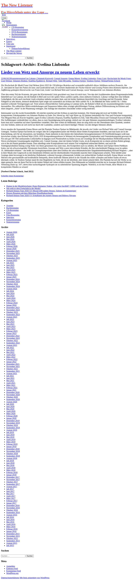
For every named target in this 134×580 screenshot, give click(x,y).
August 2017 (11, 486)
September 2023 (13, 314)
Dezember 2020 (12, 392)
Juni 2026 (10, 237)
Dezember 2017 (12, 477)
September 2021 (13, 371)
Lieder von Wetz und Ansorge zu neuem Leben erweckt (50, 72)
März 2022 (10, 357)
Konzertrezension (17, 78)
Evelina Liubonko (88, 78)
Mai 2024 (10, 296)
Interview (10, 217)
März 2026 (10, 244)
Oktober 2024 (12, 284)
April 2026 (10, 241)
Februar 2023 (11, 331)
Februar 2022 (11, 359)
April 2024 (10, 298)
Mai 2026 (10, 239)
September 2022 (13, 343)
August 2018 (11, 458)
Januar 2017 (11, 503)
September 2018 (13, 456)
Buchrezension (12, 208)
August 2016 (11, 515)
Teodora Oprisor (93, 81)
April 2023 (10, 326)
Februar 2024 (11, 303)
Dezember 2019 (12, 421)
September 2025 (13, 258)
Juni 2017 (10, 491)
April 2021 (10, 383)
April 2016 (10, 524)
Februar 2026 (11, 246)
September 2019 (13, 428)
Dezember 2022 (12, 336)
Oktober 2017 (12, 482)
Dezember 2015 (12, 534)
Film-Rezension (12, 215)
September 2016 (13, 512)
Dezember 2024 (12, 279)
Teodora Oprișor (79, 81)
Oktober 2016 (12, 510)
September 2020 (13, 399)
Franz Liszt (101, 78)
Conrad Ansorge (61, 78)
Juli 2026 (10, 234)
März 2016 (10, 527)
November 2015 (13, 536)
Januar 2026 (11, 249)
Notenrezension (12, 222)
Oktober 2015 (12, 538)
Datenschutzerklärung (21, 48)
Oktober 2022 (12, 340)
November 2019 (13, 423)
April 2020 (10, 411)
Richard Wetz (51, 81)
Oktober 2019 (12, 425)
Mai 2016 (10, 522)
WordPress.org (12, 573)
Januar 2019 (11, 446)
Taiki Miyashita (64, 81)
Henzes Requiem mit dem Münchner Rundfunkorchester (29, 193)
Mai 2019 (10, 437)
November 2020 (13, 395)
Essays (9, 41)
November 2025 (13, 253)
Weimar (104, 81)
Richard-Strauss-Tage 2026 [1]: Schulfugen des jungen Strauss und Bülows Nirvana (41, 195)
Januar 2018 (11, 475)
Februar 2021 (11, 388)
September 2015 (13, 541)
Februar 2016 (11, 529)
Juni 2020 (10, 406)
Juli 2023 (10, 319)
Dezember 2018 (12, 449)
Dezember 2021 (12, 364)
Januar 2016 (11, 531)
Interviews (10, 39)
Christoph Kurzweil (45, 78)
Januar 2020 (11, 418)
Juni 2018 (10, 463)
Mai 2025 (10, 267)
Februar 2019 (11, 444)
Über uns (10, 44)
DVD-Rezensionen (19, 32)
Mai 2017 (10, 494)
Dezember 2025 (12, 251)
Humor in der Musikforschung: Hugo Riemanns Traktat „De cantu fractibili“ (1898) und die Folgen (47, 186)
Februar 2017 (11, 501)
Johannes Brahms (20, 81)
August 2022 (11, 345)
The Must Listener (13, 51)
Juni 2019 (10, 435)
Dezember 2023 (12, 307)
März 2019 (10, 442)
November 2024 (13, 282)
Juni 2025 (10, 265)
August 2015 (11, 543)
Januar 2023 (11, 333)
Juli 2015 (10, 545)
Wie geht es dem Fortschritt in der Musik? (23, 188)
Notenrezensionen (19, 37)
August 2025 (11, 260)
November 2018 (13, 451)
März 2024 (10, 300)
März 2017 (10, 498)
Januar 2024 (11, 305)
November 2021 (13, 366)
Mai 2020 (10, 409)
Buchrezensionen (19, 34)
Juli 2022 (10, 347)
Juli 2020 (10, 404)
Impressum (10, 46)
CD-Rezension (12, 210)
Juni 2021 (10, 378)
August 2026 (11, 232)
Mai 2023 (10, 324)
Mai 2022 (10, 352)
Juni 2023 (10, 322)
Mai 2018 (10, 465)
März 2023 (10, 329)
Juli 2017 (10, 489)
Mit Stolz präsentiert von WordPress (34, 578)
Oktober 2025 (12, 256)
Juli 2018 (10, 461)
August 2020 (11, 402)
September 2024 (13, 286)
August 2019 (11, 430)
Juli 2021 (10, 376)
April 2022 (10, 355)
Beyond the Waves (14, 53)
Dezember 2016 (12, 505)
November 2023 (13, 310)
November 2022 (13, 338)
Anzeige (9, 205)
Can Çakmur (30, 78)
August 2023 (11, 317)
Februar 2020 (11, 416)
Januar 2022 (11, 362)
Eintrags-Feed (12, 568)
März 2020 (10, 413)
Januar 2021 (11, 390)
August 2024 (11, 289)
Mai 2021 (10, 380)
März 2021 (10, 385)
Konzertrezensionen (20, 30)
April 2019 (10, 439)
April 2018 (10, 468)
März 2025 (10, 272)
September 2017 (13, 484)
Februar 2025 (11, 274)
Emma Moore (74, 78)
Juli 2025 (10, 263)
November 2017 (13, 479)
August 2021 (11, 373)
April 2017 (10, 496)
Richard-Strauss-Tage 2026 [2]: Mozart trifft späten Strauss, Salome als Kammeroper (41, 191)
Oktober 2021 (12, 369)
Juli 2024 (10, 291)
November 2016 (13, 508)
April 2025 (10, 270)
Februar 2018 (11, 472)
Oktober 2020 (12, 397)
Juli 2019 (10, 432)
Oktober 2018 (12, 454)
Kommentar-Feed (13, 571)
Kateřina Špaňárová (37, 81)
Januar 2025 (11, 277)
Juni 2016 (10, 519)
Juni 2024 (10, 293)
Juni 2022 (10, 350)
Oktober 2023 (12, 312)
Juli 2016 (10, 517)
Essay (8, 213)
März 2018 (10, 470)
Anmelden (10, 566)
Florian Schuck (114, 81)
